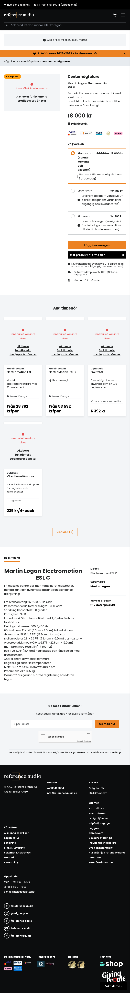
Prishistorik (79, 124)
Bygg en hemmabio (101, 847)
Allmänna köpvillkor (16, 833)
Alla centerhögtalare (56, 61)
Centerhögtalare (29, 61)
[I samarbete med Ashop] (111, 964)
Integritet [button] (95, 857)
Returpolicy (11, 862)
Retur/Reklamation (101, 862)
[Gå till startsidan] (19, 15)
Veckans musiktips (100, 838)
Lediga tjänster (98, 818)
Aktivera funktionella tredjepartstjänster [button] (31, 99)
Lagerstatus (11, 838)
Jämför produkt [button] (104, 605)
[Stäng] (125, 54)
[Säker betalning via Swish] (27, 963)
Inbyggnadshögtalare (102, 843)
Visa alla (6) (65, 532)
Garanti (9, 857)
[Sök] (7, 25)
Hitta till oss (96, 808)
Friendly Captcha (84, 741)
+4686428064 (55, 788)
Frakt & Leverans (14, 847)
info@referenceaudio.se (62, 793)
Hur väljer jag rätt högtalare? (107, 852)
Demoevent (96, 833)
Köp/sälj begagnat (101, 823)
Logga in (94, 828)
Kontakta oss (97, 813)
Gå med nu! (107, 724)
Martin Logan (100, 586)
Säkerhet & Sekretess (17, 852)
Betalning (10, 843)
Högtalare (10, 61)
